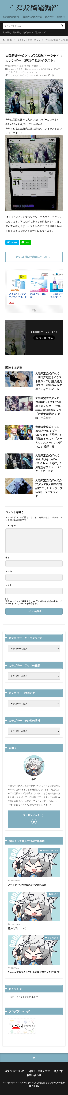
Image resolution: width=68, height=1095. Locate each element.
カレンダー (21, 72)
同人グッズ (40, 32)
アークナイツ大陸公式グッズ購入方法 (27, 884)
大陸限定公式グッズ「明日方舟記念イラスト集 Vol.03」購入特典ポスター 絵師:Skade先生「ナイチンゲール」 (48, 381)
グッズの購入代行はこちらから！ (34, 256)
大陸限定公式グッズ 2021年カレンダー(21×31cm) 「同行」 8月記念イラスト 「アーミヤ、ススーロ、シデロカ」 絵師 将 (48, 436)
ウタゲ (11, 72)
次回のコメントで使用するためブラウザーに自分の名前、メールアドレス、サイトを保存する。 (33, 602)
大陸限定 (7, 32)
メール (8, 571)
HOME (9, 40)
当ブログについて (11, 16)
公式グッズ (28, 32)
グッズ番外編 (53, 938)
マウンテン (32, 72)
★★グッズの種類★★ (42, 69)
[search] (61, 26)
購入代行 (49, 16)
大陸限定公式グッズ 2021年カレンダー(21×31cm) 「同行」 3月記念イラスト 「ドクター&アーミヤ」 (48, 463)
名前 (7, 558)
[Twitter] (12, 242)
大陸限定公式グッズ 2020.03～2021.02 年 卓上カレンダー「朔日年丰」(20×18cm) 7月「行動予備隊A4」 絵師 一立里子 (49, 407)
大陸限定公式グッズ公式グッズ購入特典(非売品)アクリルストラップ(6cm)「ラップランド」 (48, 488)
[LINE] (25, 242)
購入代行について (17, 928)
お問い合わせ (34, 1075)
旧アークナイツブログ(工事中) (24, 997)
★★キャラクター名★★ (28, 40)
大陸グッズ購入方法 (32, 16)
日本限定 (17, 32)
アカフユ (12, 75)
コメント (10, 526)
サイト (8, 585)
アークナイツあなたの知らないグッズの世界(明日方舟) (34, 7)
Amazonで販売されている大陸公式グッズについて (34, 972)
